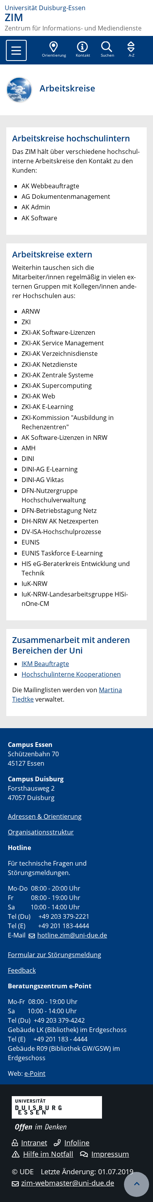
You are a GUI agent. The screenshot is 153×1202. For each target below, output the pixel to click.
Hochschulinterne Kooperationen (71, 674)
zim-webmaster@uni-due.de (67, 1183)
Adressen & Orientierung (45, 816)
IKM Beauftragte (45, 663)
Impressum (110, 1154)
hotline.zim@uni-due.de (72, 935)
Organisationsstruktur (41, 832)
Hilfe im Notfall (48, 1154)
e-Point (35, 1073)
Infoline (76, 1142)
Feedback (22, 970)
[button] (82, 50)
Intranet (34, 1142)
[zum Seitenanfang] (136, 1184)
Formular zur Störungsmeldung (54, 954)
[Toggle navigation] (16, 50)
